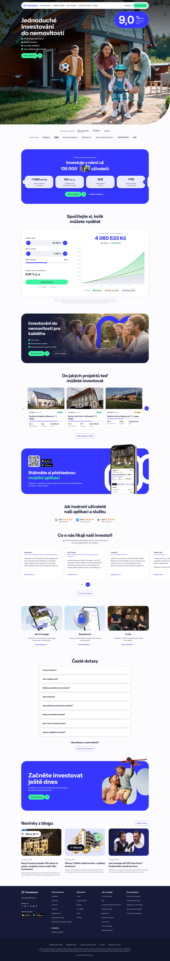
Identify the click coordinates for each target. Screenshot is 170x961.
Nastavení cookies (114, 945)
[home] (30, 5)
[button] (46, 5)
